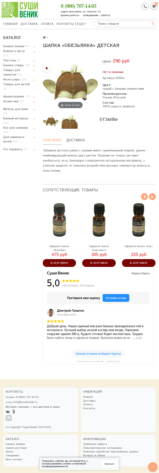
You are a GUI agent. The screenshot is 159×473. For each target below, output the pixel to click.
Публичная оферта (95, 444)
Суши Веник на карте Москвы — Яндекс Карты (98, 361)
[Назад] (47, 68)
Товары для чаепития (12, 72)
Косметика (13, 101)
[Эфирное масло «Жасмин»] (59, 220)
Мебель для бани (15, 111)
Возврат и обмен (94, 455)
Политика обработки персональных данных (110, 452)
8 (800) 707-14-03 (78, 6)
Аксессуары (14, 79)
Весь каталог (14, 459)
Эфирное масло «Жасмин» (59, 248)
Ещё (80, 24)
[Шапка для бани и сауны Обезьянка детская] (70, 121)
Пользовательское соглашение (102, 448)
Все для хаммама (15, 130)
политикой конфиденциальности (64, 465)
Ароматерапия (16, 96)
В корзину (59, 263)
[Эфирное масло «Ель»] (139, 220)
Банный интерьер (15, 120)
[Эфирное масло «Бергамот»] (99, 220)
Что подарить (15, 149)
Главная (10, 24)
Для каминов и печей (13, 139)
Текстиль (12, 60)
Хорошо (109, 464)
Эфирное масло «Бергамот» (99, 248)
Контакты (65, 24)
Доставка (29, 24)
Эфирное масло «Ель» (138, 246)
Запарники (12, 455)
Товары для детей (16, 86)
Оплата (47, 24)
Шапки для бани (16, 448)
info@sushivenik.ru (25, 402)
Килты (9, 452)
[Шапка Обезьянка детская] (51, 121)
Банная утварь (16, 65)
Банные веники (16, 46)
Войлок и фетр (14, 53)
